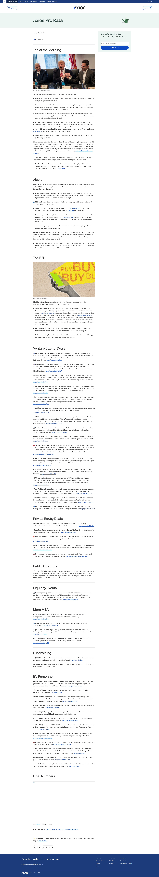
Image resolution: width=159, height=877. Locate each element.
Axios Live (42, 1)
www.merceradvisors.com (42, 550)
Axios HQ (111, 863)
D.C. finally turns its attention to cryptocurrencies (61, 829)
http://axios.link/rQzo (54, 360)
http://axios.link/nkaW (48, 474)
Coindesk (38, 824)
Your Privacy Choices (125, 863)
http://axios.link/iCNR (85, 502)
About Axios (98, 858)
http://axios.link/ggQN (70, 701)
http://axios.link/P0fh (62, 759)
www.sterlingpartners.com (42, 738)
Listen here (61, 168)
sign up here (42, 841)
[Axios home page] (4, 1)
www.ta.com (44, 729)
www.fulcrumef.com (40, 541)
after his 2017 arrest (47, 313)
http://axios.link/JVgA (68, 532)
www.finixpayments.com (42, 465)
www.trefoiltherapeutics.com (43, 454)
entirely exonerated (85, 315)
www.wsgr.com (74, 766)
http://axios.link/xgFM (41, 643)
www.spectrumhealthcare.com (77, 556)
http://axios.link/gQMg (41, 404)
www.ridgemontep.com (73, 686)
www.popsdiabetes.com (86, 509)
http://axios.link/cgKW (54, 371)
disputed (71, 211)
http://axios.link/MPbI (40, 393)
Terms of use (123, 860)
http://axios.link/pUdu (86, 526)
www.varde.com (79, 753)
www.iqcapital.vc (76, 660)
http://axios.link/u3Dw (41, 619)
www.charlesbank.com (70, 720)
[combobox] (23, 1)
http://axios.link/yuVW (54, 423)
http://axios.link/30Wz (41, 485)
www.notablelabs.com (41, 412)
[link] (34, 847)
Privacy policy (123, 858)
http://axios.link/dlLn (40, 634)
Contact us (98, 866)
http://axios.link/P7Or (40, 382)
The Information (74, 208)
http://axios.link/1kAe (84, 493)
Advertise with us (100, 860)
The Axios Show (52, 1)
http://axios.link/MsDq (50, 625)
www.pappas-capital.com (62, 744)
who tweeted (37, 131)
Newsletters (12, 1)
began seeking (69, 217)
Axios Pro (33, 1)
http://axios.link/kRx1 (40, 441)
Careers (98, 863)
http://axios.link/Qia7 (70, 599)
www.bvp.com (57, 692)
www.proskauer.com (52, 707)
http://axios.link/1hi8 (59, 432)
